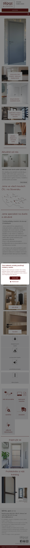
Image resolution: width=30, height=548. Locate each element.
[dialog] (15, 274)
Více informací (13, 274)
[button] (15, 282)
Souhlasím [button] (15, 278)
